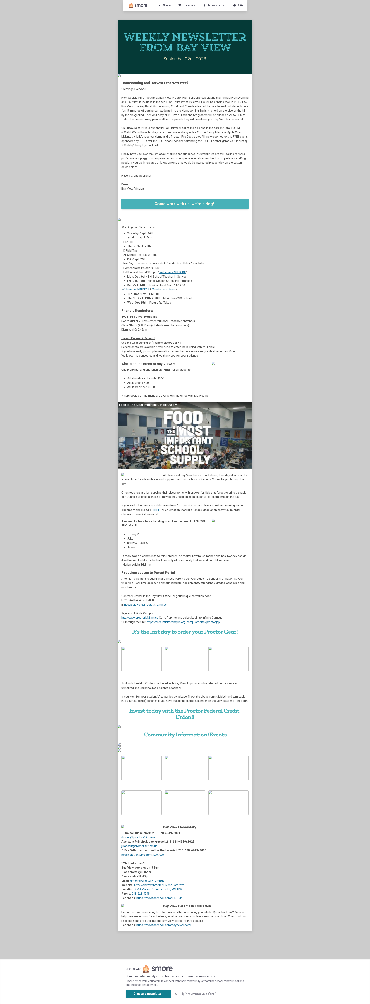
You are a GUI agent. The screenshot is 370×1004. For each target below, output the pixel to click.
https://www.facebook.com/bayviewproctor (163, 925)
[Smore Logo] (138, 5)
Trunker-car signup (164, 289)
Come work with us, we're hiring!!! (185, 203)
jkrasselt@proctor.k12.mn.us (139, 846)
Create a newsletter (148, 994)
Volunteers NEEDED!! (172, 272)
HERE (157, 510)
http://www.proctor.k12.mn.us (139, 617)
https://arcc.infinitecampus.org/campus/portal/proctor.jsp (183, 622)
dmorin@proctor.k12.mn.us (138, 837)
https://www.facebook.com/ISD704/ (159, 898)
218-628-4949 (141, 893)
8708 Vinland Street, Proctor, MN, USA (159, 889)
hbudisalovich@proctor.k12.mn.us (145, 604)
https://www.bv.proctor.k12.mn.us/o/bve (159, 885)
